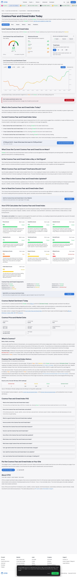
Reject (48, 573)
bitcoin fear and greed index (48, 392)
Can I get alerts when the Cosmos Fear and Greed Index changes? (20, 447)
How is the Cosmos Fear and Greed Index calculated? (17, 409)
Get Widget (69, 199)
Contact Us (65, 559)
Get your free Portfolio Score (65, 142)
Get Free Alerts (69, 100)
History (23, 24)
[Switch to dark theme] (64, 2)
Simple (63, 67)
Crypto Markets (22, 10)
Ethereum (4, 313)
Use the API (21, 470)
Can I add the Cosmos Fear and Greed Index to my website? (18, 452)
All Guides (34, 559)
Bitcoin (32, 303)
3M (14, 67)
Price (12, 24)
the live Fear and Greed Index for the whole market (55, 373)
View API (69, 294)
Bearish (71, 39)
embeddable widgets (47, 488)
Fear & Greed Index (20, 559)
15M (66, 50)
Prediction (35, 24)
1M (9, 67)
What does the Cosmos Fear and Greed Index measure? (17, 426)
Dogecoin (20, 313)
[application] (38, 80)
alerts (38, 488)
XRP (15, 313)
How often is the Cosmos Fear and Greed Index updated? (18, 435)
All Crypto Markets (20, 563)
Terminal (25, 2)
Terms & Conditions (51, 565)
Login (68, 2)
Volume (17, 24)
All (23, 67)
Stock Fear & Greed (20, 565)
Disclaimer (49, 563)
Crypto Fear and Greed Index (11, 10)
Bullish (57, 39)
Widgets (3, 567)
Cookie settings (64, 573)
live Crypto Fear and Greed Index (33, 311)
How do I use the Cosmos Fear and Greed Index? (15, 431)
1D (54, 50)
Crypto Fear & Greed (20, 561)
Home (3, 10)
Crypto (30, 2)
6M (19, 67)
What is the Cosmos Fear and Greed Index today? (16, 402)
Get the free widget (7, 470)
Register (73, 2)
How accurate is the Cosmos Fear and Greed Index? (16, 422)
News (29, 24)
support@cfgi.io (66, 563)
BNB (12, 313)
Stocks (37, 2)
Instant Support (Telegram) (69, 561)
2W (6, 67)
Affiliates (49, 561)
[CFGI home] (4, 2)
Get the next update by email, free (42, 21)
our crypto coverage (48, 365)
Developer (51, 2)
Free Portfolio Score (5, 561)
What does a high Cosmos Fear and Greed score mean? (17, 443)
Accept (55, 573)
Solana (9, 313)
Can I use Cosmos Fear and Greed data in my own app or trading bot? (21, 456)
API (35, 488)
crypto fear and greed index (30, 392)
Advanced (44, 2)
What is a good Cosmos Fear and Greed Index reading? (17, 418)
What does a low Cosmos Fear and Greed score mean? (17, 439)
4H (58, 50)
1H (62, 50)
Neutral (64, 39)
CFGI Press (49, 559)
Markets (33, 565)
